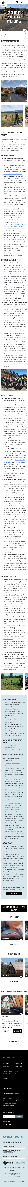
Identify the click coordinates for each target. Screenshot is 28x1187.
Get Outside (9, 34)
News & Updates (6, 1068)
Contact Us (5, 1078)
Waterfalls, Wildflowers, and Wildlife (10, 1091)
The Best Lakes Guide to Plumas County (11, 1093)
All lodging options (14, 1041)
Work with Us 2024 (7, 1081)
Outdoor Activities (19, 34)
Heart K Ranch (8, 639)
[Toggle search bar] (21, 2)
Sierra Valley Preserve (18, 521)
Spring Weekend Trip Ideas (8, 1098)
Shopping (17, 1073)
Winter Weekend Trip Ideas (8, 1105)
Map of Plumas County (7, 1073)
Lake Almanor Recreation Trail (13, 174)
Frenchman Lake (9, 541)
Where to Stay (6, 1066)
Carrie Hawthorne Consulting (17, 1181)
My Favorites (5, 1076)
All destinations (14, 982)
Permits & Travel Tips (7, 1071)
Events (16, 1071)
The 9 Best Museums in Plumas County (11, 1100)
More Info (6, 1031)
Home (3, 34)
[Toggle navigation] (25, 2)
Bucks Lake (18, 311)
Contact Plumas (14, 893)
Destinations (17, 1068)
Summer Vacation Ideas (8, 1095)
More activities (14, 944)
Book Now (16, 1031)
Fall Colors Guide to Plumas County (10, 1103)
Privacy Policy (11, 1176)
